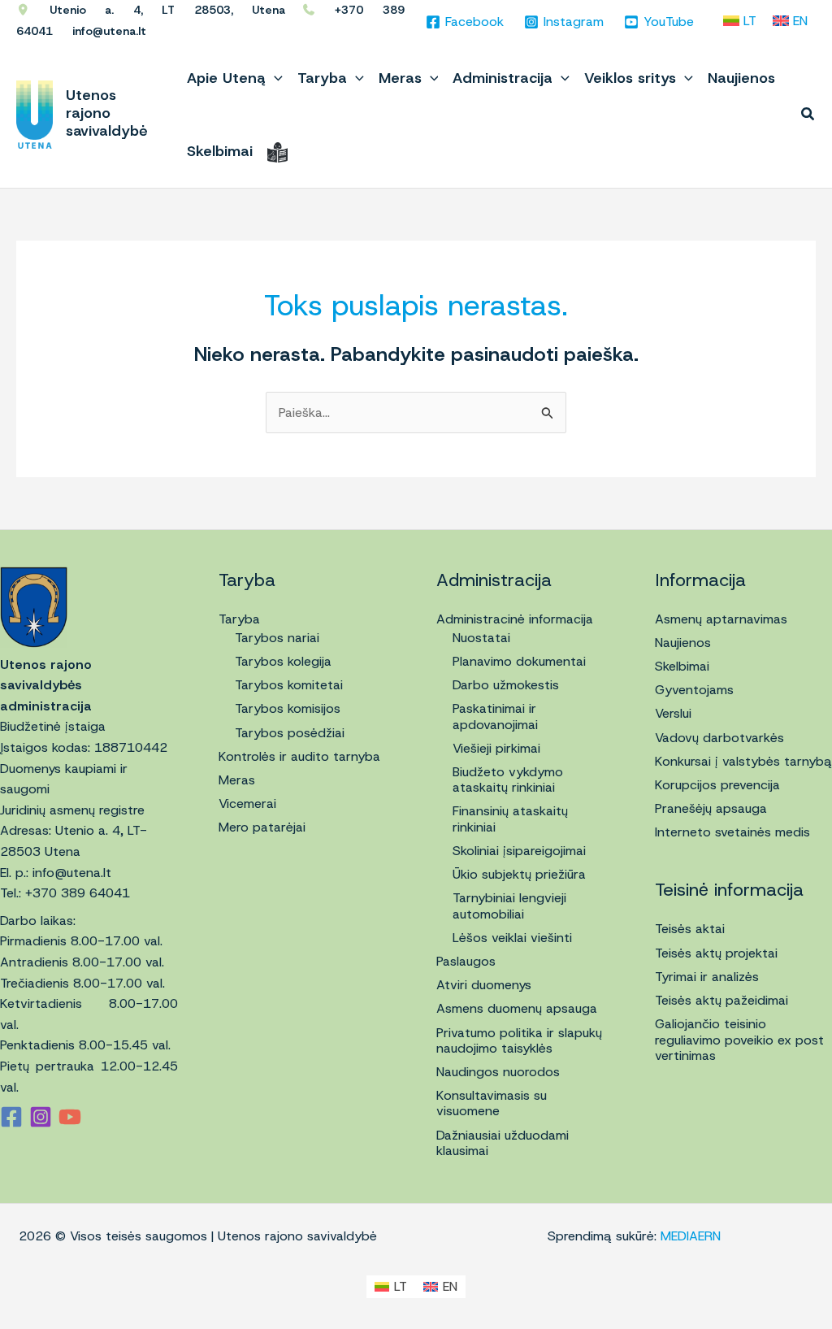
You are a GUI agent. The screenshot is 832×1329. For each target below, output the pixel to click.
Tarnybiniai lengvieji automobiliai (509, 905)
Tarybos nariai (277, 637)
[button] (274, 78)
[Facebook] (11, 1116)
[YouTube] (69, 1116)
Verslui (673, 713)
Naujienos (683, 642)
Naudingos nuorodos (498, 1071)
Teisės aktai (690, 928)
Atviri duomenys (483, 984)
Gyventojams (694, 689)
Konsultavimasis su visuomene (491, 1103)
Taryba (239, 619)
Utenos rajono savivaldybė (107, 113)
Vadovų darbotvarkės (719, 737)
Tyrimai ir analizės (707, 976)
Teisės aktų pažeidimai (721, 1000)
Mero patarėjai (262, 827)
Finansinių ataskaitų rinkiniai (510, 818)
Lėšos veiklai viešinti (512, 937)
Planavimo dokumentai (519, 661)
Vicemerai (247, 803)
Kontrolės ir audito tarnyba (299, 756)
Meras (237, 779)
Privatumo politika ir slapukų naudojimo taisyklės (519, 1040)
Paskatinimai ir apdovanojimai (495, 716)
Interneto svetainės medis (732, 831)
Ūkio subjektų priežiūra (519, 874)
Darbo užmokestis (506, 684)
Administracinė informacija (514, 619)
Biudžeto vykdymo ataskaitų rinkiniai (508, 779)
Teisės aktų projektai (716, 953)
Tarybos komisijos (287, 708)
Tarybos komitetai (289, 684)
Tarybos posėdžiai (289, 732)
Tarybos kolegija (283, 661)
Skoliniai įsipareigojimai (519, 850)
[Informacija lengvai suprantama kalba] (277, 151)
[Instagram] (40, 1116)
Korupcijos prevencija (717, 784)
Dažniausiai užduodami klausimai (502, 1143)
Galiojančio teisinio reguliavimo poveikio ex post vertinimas (739, 1039)
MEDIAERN (691, 1235)
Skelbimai (682, 666)
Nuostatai (481, 637)
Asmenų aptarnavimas (721, 619)
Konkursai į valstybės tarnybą (743, 761)
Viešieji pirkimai (496, 748)
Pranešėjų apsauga (711, 808)
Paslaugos (466, 961)
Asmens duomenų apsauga (516, 1008)
